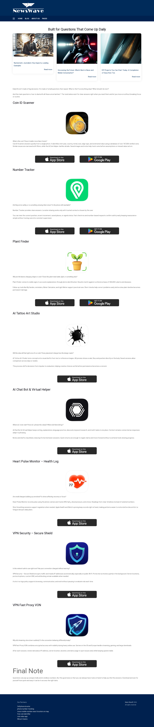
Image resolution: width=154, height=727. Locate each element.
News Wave (128, 702)
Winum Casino (22, 719)
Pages (44, 18)
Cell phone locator (23, 706)
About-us (36, 18)
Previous (9, 59)
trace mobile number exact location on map (33, 711)
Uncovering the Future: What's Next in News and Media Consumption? (32, 71)
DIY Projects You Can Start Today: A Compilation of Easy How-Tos (76, 71)
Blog (27, 18)
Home (20, 18)
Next (145, 59)
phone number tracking (25, 709)
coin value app (22, 716)
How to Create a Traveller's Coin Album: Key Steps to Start (120, 68)
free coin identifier (23, 714)
